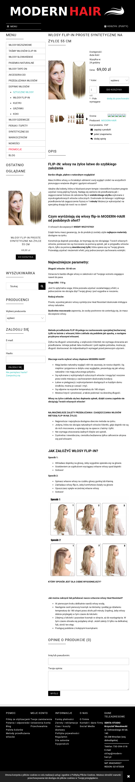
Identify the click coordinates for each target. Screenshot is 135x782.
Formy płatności (64, 719)
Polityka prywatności (67, 733)
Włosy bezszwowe (20, 45)
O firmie (84, 719)
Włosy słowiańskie (21, 56)
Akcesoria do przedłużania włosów (23, 77)
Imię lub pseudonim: (59, 655)
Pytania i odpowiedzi (18, 722)
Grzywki (18, 108)
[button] (87, 119)
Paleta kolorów (14, 729)
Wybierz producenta (16, 311)
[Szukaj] (42, 286)
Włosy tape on (18, 68)
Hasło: (9, 353)
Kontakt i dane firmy (91, 722)
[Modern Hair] (67, 12)
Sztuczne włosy (23, 92)
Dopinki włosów (19, 86)
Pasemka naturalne (21, 62)
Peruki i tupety (18, 125)
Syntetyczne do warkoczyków (19, 134)
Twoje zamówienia (41, 719)
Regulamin (61, 736)
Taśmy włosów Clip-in (22, 50)
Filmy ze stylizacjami (18, 719)
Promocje (15, 149)
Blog (12, 155)
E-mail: (9, 340)
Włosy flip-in (21, 97)
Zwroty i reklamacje (66, 722)
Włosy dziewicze (19, 119)
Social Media (87, 726)
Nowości (14, 143)
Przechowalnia (39, 726)
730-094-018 (120, 746)
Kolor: (93, 80)
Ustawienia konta (41, 722)
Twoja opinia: (55, 668)
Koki (16, 113)
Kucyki (17, 103)
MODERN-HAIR (108, 120)
